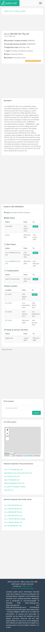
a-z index (15, 11)
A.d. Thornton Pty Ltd (12, 476)
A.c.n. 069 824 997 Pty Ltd (13, 512)
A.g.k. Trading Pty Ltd (11, 480)
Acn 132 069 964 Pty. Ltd (12, 526)
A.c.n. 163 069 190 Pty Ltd (13, 522)
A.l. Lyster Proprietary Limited (14, 487)
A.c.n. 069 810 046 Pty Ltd (13, 509)
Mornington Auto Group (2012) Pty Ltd (18, 473)
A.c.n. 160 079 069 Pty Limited (14, 519)
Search (36, 413)
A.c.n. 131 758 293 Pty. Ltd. (13, 469)
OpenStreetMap (28, 456)
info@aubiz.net (26, 586)
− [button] (7, 433)
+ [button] (7, 429)
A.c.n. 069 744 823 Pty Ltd (13, 505)
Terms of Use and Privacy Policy (22, 588)
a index (22, 11)
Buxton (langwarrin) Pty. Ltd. (14, 483)
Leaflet (13, 456)
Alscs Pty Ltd (8, 490)
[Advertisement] (22, 22)
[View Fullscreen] (7, 439)
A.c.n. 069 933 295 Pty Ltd (13, 515)
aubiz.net (7, 11)
